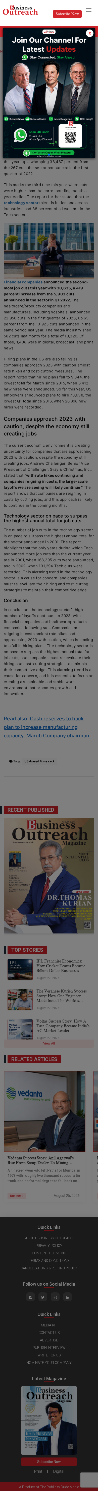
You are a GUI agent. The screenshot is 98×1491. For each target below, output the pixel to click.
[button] (49, 155)
